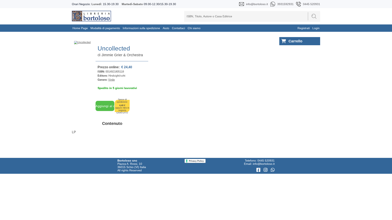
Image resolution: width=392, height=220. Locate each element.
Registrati (303, 28)
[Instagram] (266, 170)
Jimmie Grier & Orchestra (122, 55)
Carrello (295, 41)
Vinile (111, 79)
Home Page (80, 28)
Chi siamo (194, 28)
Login (316, 28)
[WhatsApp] (273, 170)
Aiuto (166, 28)
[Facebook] (259, 170)
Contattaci (178, 28)
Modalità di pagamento (105, 28)
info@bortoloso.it (264, 163)
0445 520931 (266, 160)
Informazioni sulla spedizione (141, 28)
